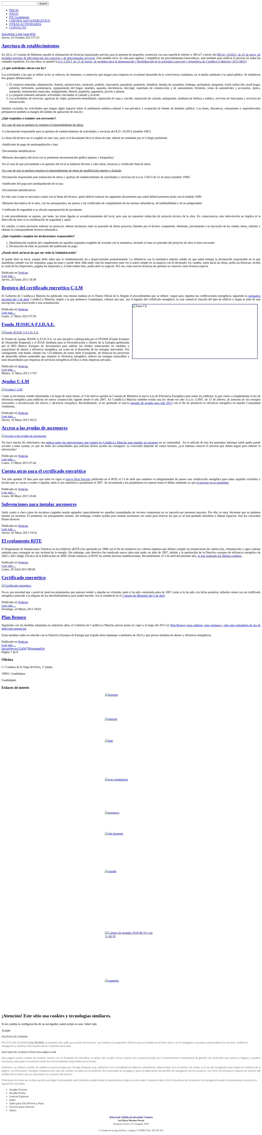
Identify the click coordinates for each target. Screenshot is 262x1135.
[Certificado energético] (16, 585)
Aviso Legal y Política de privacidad (126, 1117)
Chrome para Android (21, 1107)
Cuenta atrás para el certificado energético (44, 470)
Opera (12, 1110)
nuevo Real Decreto (78, 479)
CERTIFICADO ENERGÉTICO (29, 20)
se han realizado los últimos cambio (219, 556)
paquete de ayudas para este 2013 (151, 403)
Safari (12, 1100)
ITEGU (14, 13)
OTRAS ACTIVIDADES (25, 24)
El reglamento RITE (22, 540)
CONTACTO (17, 27)
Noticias (23, 272)
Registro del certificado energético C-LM (42, 287)
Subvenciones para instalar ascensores (39, 504)
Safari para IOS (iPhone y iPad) (26, 1103)
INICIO (14, 10)
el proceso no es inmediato (213, 482)
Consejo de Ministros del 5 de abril (143, 595)
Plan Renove (14, 617)
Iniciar (5, 648)
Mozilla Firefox (17, 1093)
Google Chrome (18, 1089)
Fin (43, 648)
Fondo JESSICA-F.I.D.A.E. (28, 324)
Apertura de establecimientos (30, 45)
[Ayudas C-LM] (12, 389)
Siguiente (35, 648)
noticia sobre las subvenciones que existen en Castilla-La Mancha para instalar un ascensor (102, 442)
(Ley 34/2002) (36, 1042)
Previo (13, 648)
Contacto (148, 1117)
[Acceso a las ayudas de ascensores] (24, 436)
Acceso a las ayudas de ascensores (35, 427)
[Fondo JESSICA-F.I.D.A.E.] (20, 332)
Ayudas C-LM (15, 381)
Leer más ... (9, 276)
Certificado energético (24, 577)
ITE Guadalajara (19, 17)
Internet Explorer (19, 1096)
